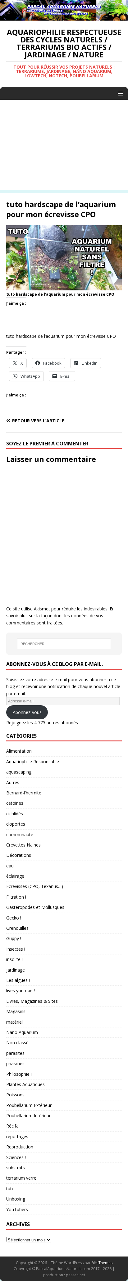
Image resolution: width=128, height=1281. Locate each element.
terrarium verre (21, 1178)
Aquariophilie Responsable (32, 761)
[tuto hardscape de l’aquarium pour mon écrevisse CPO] (64, 287)
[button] (119, 93)
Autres (12, 782)
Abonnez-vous (27, 712)
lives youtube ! (20, 990)
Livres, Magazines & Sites (32, 1001)
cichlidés (14, 814)
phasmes (15, 1063)
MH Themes (102, 1262)
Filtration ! (16, 897)
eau (10, 866)
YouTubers (17, 1209)
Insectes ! (15, 949)
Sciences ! (16, 1157)
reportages (17, 1136)
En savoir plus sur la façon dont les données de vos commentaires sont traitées (60, 616)
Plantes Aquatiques (25, 1084)
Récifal (13, 1126)
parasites (15, 1053)
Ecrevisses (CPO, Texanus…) (34, 886)
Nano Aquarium (22, 1032)
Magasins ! (17, 1011)
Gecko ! (13, 918)
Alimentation (19, 751)
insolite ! (14, 959)
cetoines (14, 803)
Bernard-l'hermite (23, 793)
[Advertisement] (64, 146)
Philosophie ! (19, 1074)
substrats (15, 1168)
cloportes (15, 824)
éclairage (15, 876)
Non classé (17, 1043)
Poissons (15, 1095)
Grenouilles (17, 928)
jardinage (15, 970)
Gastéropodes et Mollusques (35, 907)
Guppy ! (13, 938)
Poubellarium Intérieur (28, 1115)
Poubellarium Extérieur (29, 1105)
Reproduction (19, 1147)
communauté (19, 834)
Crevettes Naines (23, 845)
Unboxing (15, 1199)
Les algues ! (18, 980)
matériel (14, 1022)
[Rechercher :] (64, 643)
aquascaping (18, 772)
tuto (10, 1188)
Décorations (18, 855)
